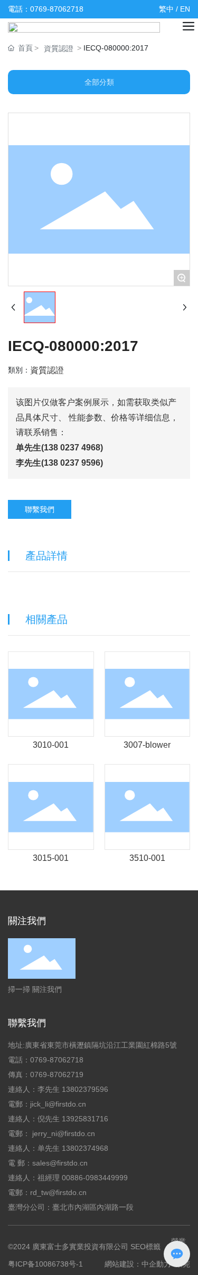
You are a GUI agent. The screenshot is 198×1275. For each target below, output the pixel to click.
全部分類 (99, 82)
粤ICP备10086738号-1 (45, 1264)
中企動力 (156, 1264)
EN (185, 9)
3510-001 (147, 858)
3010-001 (51, 744)
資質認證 (58, 48)
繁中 (166, 9)
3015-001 (51, 858)
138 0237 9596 (72, 462)
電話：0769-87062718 (45, 9)
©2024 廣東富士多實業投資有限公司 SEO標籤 (84, 1246)
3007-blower (147, 744)
